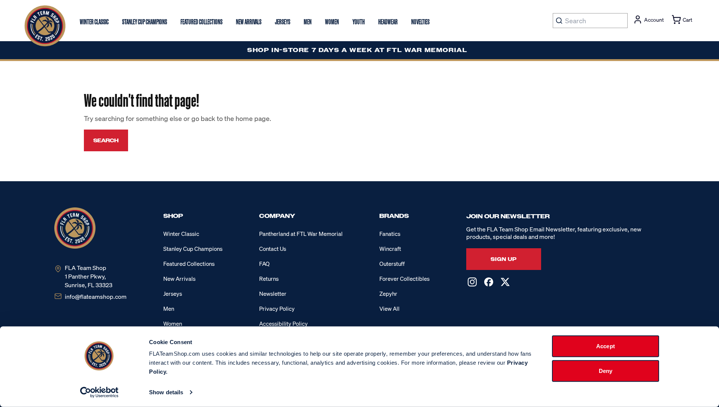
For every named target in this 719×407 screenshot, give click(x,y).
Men (168, 308)
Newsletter (272, 293)
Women (172, 323)
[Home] (45, 25)
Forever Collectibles (404, 278)
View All (389, 308)
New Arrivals (179, 278)
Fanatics (389, 233)
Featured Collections (189, 263)
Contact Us (272, 248)
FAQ (264, 263)
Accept (605, 346)
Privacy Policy (277, 308)
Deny (605, 370)
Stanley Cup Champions (192, 248)
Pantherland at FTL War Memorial (301, 233)
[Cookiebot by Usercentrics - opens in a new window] (99, 392)
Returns (269, 278)
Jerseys (172, 293)
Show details (166, 392)
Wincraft (390, 248)
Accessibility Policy (283, 323)
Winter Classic (181, 233)
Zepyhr (388, 293)
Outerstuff (392, 263)
